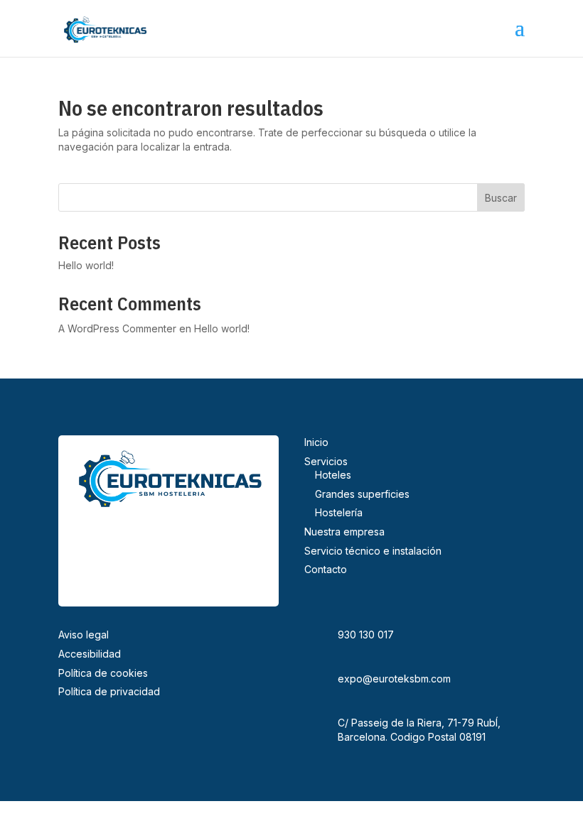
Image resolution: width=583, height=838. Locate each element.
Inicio (316, 442)
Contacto (325, 569)
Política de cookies (103, 673)
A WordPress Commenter (117, 328)
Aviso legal (83, 634)
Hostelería (339, 512)
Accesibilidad (89, 654)
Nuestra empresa (344, 532)
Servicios (326, 461)
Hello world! (86, 265)
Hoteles (333, 475)
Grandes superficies (362, 494)
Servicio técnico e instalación (373, 551)
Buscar (501, 198)
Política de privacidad (109, 691)
